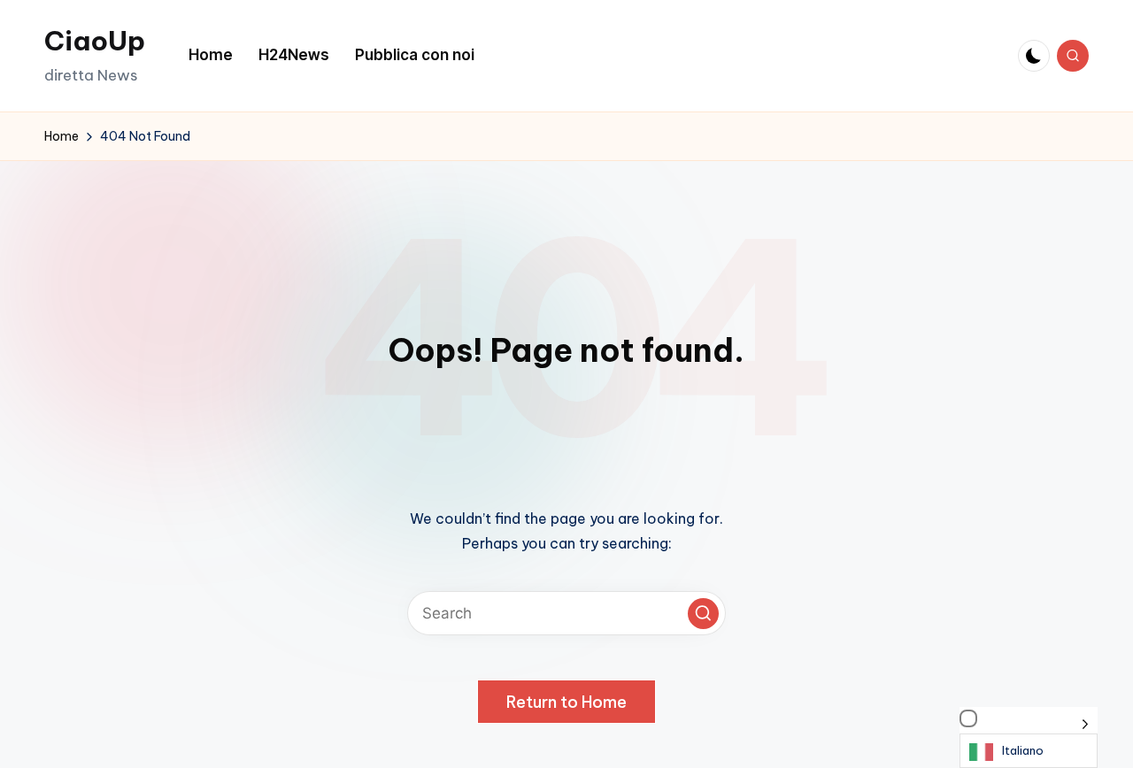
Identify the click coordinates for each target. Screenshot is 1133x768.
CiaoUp (94, 41)
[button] (703, 613)
